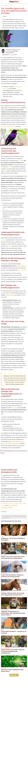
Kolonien (3, 240)
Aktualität (3, 668)
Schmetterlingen (9, 295)
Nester (9, 246)
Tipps (2, 536)
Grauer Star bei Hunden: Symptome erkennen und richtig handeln (12, 575)
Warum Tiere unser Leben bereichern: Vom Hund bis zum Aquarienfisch (13, 557)
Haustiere (3, 555)
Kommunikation (22, 270)
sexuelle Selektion (21, 266)
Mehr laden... (14, 675)
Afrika (19, 160)
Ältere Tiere (4, 573)
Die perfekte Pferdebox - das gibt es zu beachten (13, 632)
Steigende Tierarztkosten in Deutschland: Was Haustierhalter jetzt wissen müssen (13, 613)
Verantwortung (5, 610)
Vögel (10, 5)
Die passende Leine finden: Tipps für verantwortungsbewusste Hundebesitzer (12, 651)
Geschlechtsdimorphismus (8, 126)
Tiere (2, 5)
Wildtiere (6, 5)
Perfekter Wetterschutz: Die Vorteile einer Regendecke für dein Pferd (12, 594)
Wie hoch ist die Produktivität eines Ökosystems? (12, 670)
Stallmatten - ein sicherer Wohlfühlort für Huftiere (13, 539)
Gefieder (14, 407)
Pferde (2, 591)
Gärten (10, 166)
